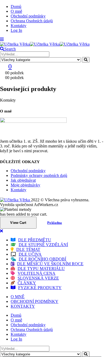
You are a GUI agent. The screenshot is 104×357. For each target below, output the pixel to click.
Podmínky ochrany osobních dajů (39, 175)
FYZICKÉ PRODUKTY (40, 287)
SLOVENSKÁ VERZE (38, 278)
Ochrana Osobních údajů (32, 21)
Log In (16, 30)
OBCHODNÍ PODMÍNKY (34, 301)
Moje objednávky (25, 185)
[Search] (86, 60)
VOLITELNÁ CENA (36, 273)
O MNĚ (18, 296)
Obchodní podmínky (28, 16)
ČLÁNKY (27, 283)
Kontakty (18, 25)
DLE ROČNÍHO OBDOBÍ (42, 259)
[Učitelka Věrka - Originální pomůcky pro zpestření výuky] (45, 44)
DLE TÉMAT (28, 249)
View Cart (18, 223)
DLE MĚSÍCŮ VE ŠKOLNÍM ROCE (50, 264)
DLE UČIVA (30, 254)
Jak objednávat (23, 180)
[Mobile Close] (1, 231)
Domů (16, 6)
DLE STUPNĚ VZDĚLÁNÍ (43, 244)
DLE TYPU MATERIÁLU (41, 268)
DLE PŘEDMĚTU (34, 240)
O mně (16, 11)
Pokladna (54, 223)
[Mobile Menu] (2, 39)
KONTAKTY (23, 306)
